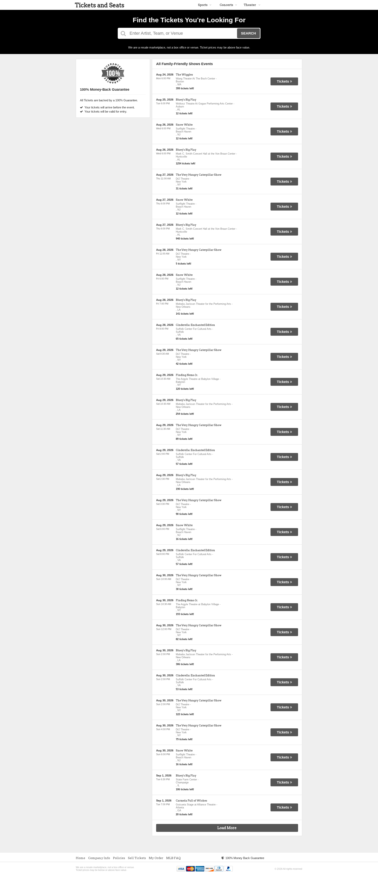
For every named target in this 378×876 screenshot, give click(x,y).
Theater (250, 5)
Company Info (99, 858)
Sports (203, 5)
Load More (227, 828)
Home (80, 858)
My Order (156, 858)
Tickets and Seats (99, 5)
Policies (119, 858)
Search (248, 33)
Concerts (226, 5)
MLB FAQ (173, 858)
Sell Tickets (137, 858)
